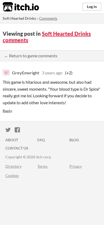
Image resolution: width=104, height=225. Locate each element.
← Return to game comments (30, 55)
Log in (92, 6)
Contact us (16, 148)
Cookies (12, 175)
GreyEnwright (25, 72)
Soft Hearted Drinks (19, 18)
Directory (13, 166)
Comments (48, 18)
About (11, 140)
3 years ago (52, 72)
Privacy (75, 166)
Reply (7, 111)
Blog (74, 140)
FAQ (41, 140)
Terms (42, 166)
